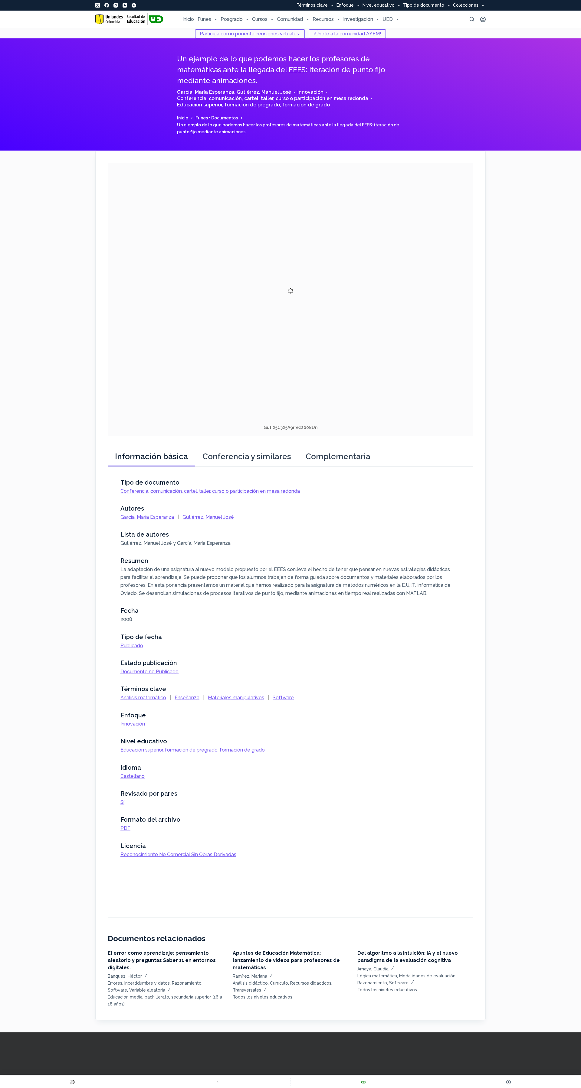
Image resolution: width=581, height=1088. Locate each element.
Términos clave (312, 5)
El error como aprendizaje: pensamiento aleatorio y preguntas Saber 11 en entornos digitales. (162, 960)
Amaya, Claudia (373, 968)
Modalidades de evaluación (427, 975)
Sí (122, 802)
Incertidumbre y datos (147, 983)
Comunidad (290, 19)
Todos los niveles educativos (262, 997)
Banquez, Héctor (125, 976)
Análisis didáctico (250, 983)
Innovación (310, 92)
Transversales (247, 990)
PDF (125, 828)
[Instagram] (115, 5)
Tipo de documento (423, 5)
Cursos (260, 19)
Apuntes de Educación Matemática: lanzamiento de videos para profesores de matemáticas (286, 960)
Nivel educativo (379, 5)
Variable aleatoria (147, 990)
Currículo (279, 983)
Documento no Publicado (149, 671)
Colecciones (465, 5)
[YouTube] (125, 5)
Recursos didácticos (310, 983)
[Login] (483, 19)
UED (387, 19)
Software (283, 697)
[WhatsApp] (134, 5)
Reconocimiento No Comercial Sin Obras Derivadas (178, 854)
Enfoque (345, 5)
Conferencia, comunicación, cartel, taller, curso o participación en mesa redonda (272, 98)
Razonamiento (187, 983)
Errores (115, 983)
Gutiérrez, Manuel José (264, 92)
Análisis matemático (143, 697)
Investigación (358, 19)
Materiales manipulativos (236, 697)
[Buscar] (472, 19)
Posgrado (232, 19)
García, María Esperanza (205, 92)
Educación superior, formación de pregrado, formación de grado (253, 105)
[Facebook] (106, 5)
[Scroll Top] (508, 1082)
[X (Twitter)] (97, 5)
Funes (204, 19)
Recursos (323, 19)
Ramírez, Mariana (250, 976)
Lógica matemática (377, 975)
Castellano (132, 776)
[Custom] (72, 1082)
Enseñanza (187, 697)
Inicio (188, 19)
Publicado (131, 645)
